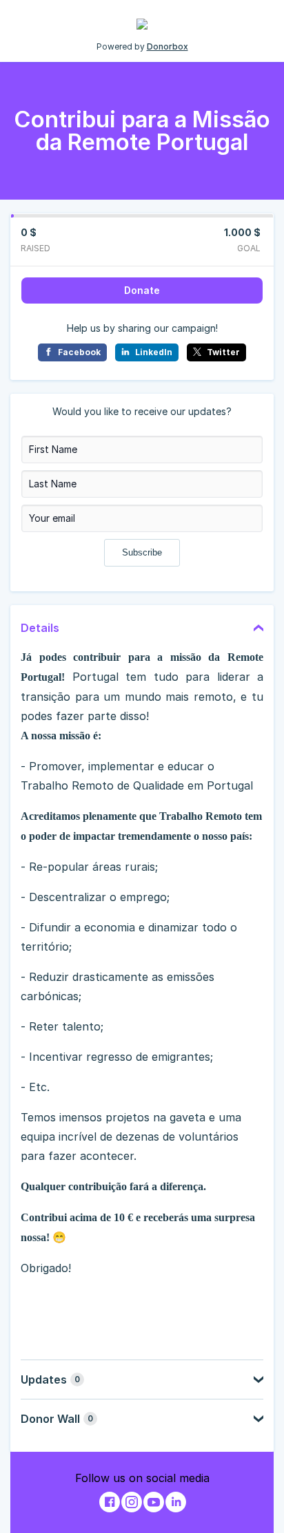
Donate (142, 290)
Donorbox (167, 46)
